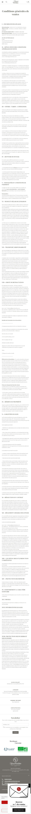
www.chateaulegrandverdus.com (9, 56)
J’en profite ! (19, 810)
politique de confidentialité (15, 728)
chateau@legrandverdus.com (13, 525)
